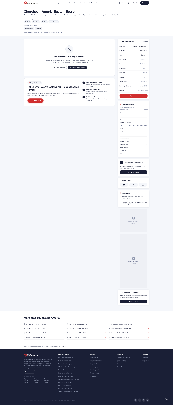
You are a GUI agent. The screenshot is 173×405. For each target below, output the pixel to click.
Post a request (37, 100)
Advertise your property (124, 357)
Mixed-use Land (124, 147)
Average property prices (97, 367)
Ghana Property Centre (46, 380)
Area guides (93, 376)
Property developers (96, 360)
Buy (58, 3)
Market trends (93, 3)
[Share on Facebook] (124, 185)
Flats (121, 112)
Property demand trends (97, 364)
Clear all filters (60, 67)
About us (145, 357)
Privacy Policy (53, 400)
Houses (122, 116)
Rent (64, 3)
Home (25, 346)
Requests (82, 3)
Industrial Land (124, 144)
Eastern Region (55, 346)
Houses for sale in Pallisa (65, 388)
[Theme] (128, 3)
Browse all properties (78, 67)
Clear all (145, 41)
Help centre (145, 360)
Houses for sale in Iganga (65, 364)
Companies (72, 3)
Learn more (28, 372)
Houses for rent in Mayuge (66, 370)
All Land (122, 154)
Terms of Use (62, 400)
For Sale (44, 22)
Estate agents (94, 357)
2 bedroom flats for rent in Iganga (68, 367)
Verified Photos (121, 367)
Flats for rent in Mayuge (65, 373)
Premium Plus (121, 364)
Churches (46, 346)
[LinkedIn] (143, 400)
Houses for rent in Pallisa (65, 382)
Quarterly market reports (97, 370)
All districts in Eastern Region (53, 32)
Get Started (132, 301)
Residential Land (124, 138)
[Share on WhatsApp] (143, 185)
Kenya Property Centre (36, 380)
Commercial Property (125, 122)
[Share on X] (133, 185)
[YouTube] (147, 400)
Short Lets (36, 22)
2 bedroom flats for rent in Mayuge (68, 379)
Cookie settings (71, 400)
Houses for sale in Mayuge (66, 376)
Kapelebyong (29, 28)
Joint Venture (53, 22)
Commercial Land (124, 141)
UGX (122, 3)
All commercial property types (33, 32)
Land (121, 119)
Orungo (38, 28)
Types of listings (121, 360)
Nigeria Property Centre (26, 380)
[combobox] (138, 46)
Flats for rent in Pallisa (64, 385)
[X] (139, 400)
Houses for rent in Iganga (65, 357)
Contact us (145, 364)
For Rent (27, 22)
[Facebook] (135, 400)
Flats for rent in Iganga (64, 360)
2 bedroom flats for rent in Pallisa (68, 391)
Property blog (94, 373)
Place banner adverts (123, 370)
